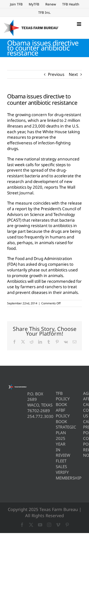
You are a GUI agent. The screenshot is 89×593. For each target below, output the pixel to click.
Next (73, 74)
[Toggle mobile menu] (79, 24)
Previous (56, 74)
